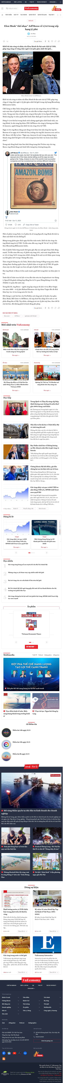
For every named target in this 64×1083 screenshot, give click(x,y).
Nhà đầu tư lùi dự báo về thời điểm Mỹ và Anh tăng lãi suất (44, 426)
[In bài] (4, 41)
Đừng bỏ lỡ (8, 517)
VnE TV (32, 2)
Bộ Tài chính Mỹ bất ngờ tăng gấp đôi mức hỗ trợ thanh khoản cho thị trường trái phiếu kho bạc (32, 589)
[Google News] (38, 41)
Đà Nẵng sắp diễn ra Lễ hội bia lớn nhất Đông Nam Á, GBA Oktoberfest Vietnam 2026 (15, 385)
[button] (29, 552)
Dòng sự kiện (31, 887)
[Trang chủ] (2, 15)
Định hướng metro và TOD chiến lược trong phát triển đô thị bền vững (15, 911)
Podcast (40, 654)
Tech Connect (42, 2)
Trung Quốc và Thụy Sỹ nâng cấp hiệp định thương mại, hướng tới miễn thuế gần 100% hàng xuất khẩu (44, 404)
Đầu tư (16, 14)
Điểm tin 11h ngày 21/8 (21, 742)
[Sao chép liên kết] (55, 41)
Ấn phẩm (31, 606)
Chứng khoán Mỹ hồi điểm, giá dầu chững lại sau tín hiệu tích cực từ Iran (44, 468)
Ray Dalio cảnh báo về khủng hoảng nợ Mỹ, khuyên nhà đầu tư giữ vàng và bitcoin (44, 448)
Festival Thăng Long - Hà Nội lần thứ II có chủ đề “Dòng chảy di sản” (46, 848)
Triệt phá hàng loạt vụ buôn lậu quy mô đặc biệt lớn (14, 848)
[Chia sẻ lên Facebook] (45, 41)
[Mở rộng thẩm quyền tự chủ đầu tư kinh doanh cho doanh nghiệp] (31, 790)
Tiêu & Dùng (18, 2)
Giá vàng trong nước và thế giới (15, 955)
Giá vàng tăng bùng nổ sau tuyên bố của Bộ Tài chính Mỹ (28, 564)
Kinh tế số (32, 14)
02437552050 (40, 1036)
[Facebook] (4, 1053)
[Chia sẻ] (58, 41)
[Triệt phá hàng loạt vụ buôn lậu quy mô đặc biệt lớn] (15, 835)
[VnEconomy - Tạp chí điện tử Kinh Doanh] (31, 979)
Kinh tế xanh (42, 14)
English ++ (53, 2)
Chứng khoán (6, 2)
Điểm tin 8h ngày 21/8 (21, 754)
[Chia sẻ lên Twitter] (48, 41)
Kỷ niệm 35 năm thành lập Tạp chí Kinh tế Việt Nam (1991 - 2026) (46, 911)
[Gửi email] (52, 41)
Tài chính (23, 14)
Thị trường (52, 14)
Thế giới (16, 536)
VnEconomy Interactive (44, 955)
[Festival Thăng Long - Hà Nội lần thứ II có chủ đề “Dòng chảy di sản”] (47, 835)
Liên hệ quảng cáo (47, 1040)
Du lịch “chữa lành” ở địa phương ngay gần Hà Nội (46, 873)
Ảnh (3, 1022)
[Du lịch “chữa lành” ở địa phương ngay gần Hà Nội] (47, 861)
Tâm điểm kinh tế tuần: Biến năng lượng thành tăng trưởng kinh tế (16, 713)
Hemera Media (29, 1072)
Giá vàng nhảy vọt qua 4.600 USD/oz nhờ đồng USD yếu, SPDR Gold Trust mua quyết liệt (44, 490)
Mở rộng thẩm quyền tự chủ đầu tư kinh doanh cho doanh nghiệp (29, 811)
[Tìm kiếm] (7, 8)
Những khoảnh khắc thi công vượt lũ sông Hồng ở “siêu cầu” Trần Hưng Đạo (15, 874)
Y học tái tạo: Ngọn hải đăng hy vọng (45, 712)
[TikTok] (20, 1053)
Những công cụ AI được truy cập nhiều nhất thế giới (26, 572)
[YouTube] (14, 1053)
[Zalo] (25, 1053)
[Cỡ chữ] (7, 41)
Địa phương (37, 362)
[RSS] (4, 1058)
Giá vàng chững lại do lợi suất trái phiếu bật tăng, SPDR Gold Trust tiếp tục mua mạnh (33, 597)
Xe (26, 2)
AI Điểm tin (31, 724)
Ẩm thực (5, 362)
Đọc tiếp (7, 398)
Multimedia (8, 655)
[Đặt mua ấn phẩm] (56, 8)
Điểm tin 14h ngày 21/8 (21, 730)
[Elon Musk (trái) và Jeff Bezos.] (31, 52)
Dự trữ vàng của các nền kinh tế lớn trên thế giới (24, 580)
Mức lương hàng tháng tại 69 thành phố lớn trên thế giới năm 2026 (43, 541)
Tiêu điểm (8, 14)
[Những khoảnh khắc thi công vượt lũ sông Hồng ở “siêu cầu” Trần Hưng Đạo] (15, 861)
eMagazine (56, 654)
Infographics (48, 654)
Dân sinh (36, 329)
